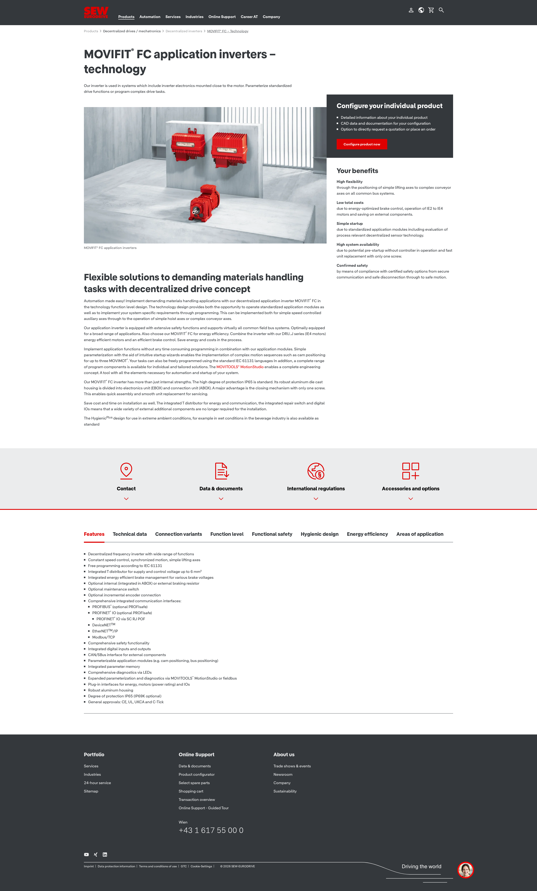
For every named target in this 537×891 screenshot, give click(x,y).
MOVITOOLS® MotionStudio (240, 367)
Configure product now (362, 144)
